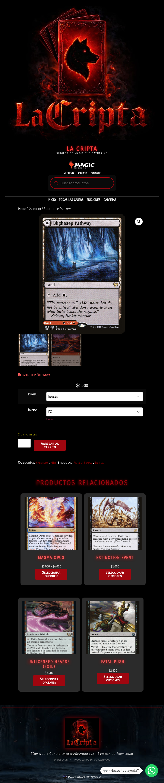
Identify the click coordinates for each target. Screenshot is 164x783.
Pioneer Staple (82, 463)
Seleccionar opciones (51, 574)
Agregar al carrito (50, 445)
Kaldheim (34, 209)
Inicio (22, 209)
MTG (53, 463)
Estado (32, 409)
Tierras (99, 463)
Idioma (32, 394)
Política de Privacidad (115, 754)
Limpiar (50, 419)
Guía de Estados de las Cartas (82, 754)
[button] (139, 221)
